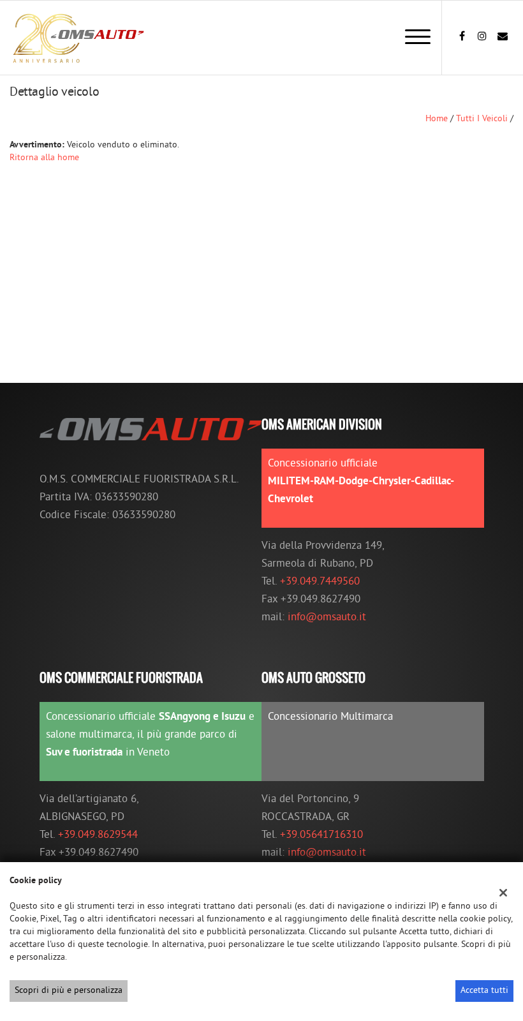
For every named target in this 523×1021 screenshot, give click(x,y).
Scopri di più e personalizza (68, 990)
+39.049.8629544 (98, 835)
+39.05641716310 (321, 835)
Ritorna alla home (44, 158)
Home (436, 119)
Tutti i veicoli (482, 119)
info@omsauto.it (327, 618)
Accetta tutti (484, 990)
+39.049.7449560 (320, 582)
